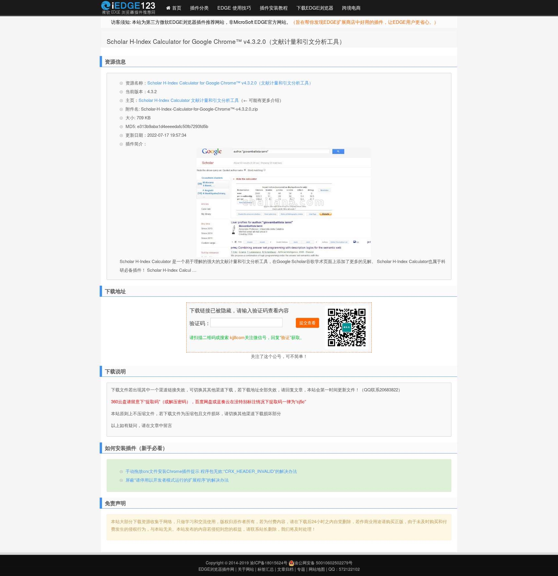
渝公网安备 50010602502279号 (323, 563)
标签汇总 (265, 569)
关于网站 (246, 569)
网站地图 (317, 569)
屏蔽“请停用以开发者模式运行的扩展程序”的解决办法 (177, 480)
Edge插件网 (128, 8)
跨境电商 (351, 7)
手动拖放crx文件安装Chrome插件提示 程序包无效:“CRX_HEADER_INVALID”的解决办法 (211, 471)
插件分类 (199, 7)
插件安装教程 (274, 7)
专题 (301, 569)
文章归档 (285, 569)
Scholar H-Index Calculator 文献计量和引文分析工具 (189, 100)
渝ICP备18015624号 (268, 563)
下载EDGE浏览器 (314, 7)
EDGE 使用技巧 (234, 7)
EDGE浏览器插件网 (216, 569)
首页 (176, 7)
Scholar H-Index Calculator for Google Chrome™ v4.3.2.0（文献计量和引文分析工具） (226, 41)
